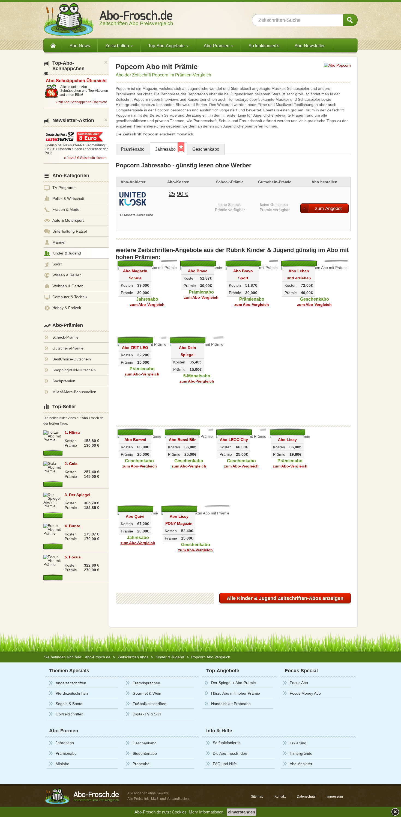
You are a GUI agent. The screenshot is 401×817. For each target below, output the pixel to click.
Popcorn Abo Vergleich (210, 657)
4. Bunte (72, 526)
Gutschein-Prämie (67, 348)
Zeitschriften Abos (133, 657)
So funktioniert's (264, 45)
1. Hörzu (72, 432)
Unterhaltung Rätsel (69, 231)
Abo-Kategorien (70, 175)
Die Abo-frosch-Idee (230, 753)
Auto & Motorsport (68, 220)
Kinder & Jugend (66, 253)
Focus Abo (299, 682)
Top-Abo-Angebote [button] (167, 45)
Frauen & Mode (65, 209)
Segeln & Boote (69, 703)
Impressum (335, 796)
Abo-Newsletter (310, 45)
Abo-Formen (63, 730)
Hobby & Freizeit (66, 308)
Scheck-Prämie (65, 337)
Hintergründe (301, 753)
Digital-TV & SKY (147, 714)
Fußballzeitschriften (149, 703)
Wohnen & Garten (67, 286)
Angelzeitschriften (71, 683)
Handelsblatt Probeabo (231, 703)
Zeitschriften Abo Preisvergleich (136, 20)
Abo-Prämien (67, 325)
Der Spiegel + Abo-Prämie (233, 682)
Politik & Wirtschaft (68, 198)
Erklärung (298, 743)
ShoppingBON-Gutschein (74, 370)
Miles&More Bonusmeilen (74, 392)
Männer (59, 242)
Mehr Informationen (206, 812)
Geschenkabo (205, 149)
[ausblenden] (394, 811)
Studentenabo (145, 753)
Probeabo (141, 764)
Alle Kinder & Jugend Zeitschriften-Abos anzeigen (285, 598)
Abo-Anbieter (301, 764)
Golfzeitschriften (69, 714)
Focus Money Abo (305, 693)
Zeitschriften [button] (117, 45)
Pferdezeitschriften (72, 693)
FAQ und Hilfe (225, 764)
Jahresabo (165, 149)
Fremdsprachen (146, 683)
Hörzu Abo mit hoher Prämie (235, 693)
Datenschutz (306, 796)
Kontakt (280, 796)
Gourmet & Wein (147, 693)
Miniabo (62, 764)
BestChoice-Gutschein (71, 359)
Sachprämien (63, 381)
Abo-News (80, 45)
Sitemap (257, 796)
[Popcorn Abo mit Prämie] (337, 65)
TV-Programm (64, 187)
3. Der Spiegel (77, 495)
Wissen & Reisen (67, 275)
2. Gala (71, 464)
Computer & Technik (69, 297)
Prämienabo (133, 149)
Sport (57, 264)
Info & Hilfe (219, 730)
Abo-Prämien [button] (217, 45)
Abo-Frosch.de (97, 657)
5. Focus (73, 557)
